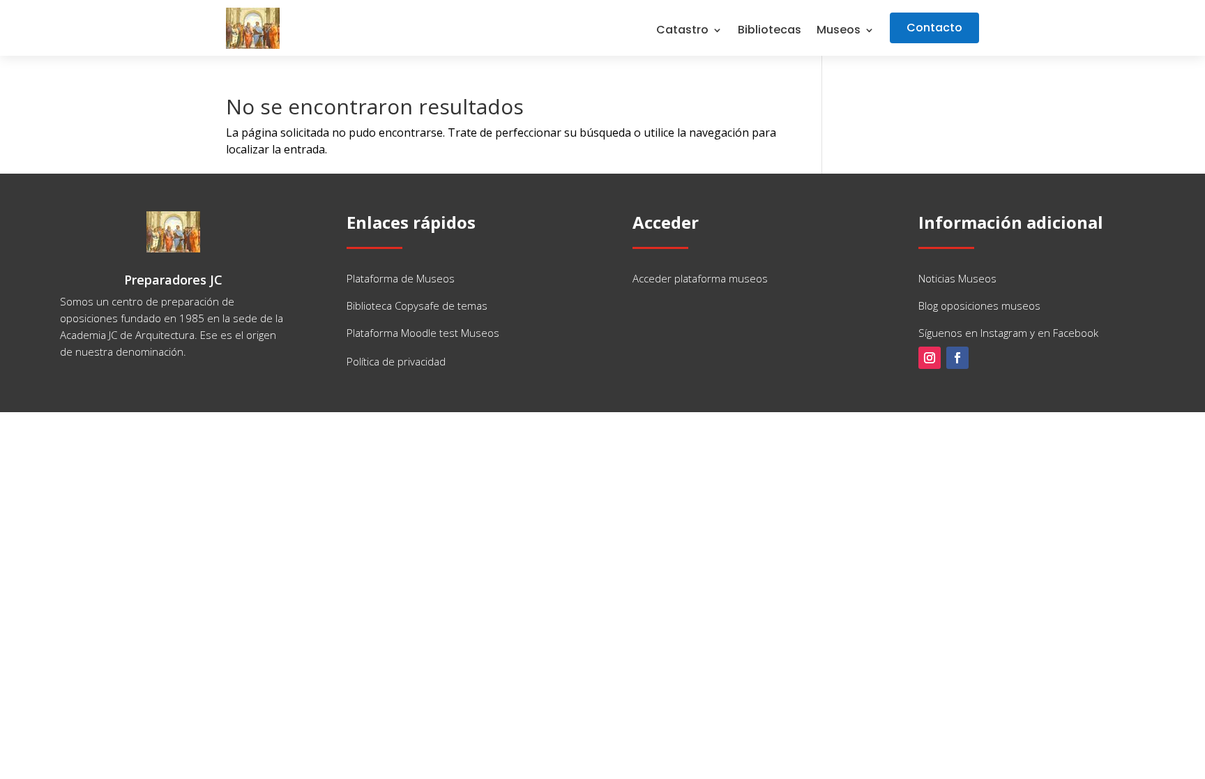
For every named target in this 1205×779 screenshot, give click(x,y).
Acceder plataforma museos (700, 278)
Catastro (682, 31)
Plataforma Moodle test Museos (423, 333)
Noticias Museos (957, 278)
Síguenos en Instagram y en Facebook (1008, 333)
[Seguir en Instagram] (929, 358)
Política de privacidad (396, 361)
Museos (839, 31)
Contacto (934, 28)
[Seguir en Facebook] (957, 358)
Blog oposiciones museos (979, 305)
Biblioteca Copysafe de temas (417, 305)
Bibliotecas (769, 31)
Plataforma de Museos (401, 278)
